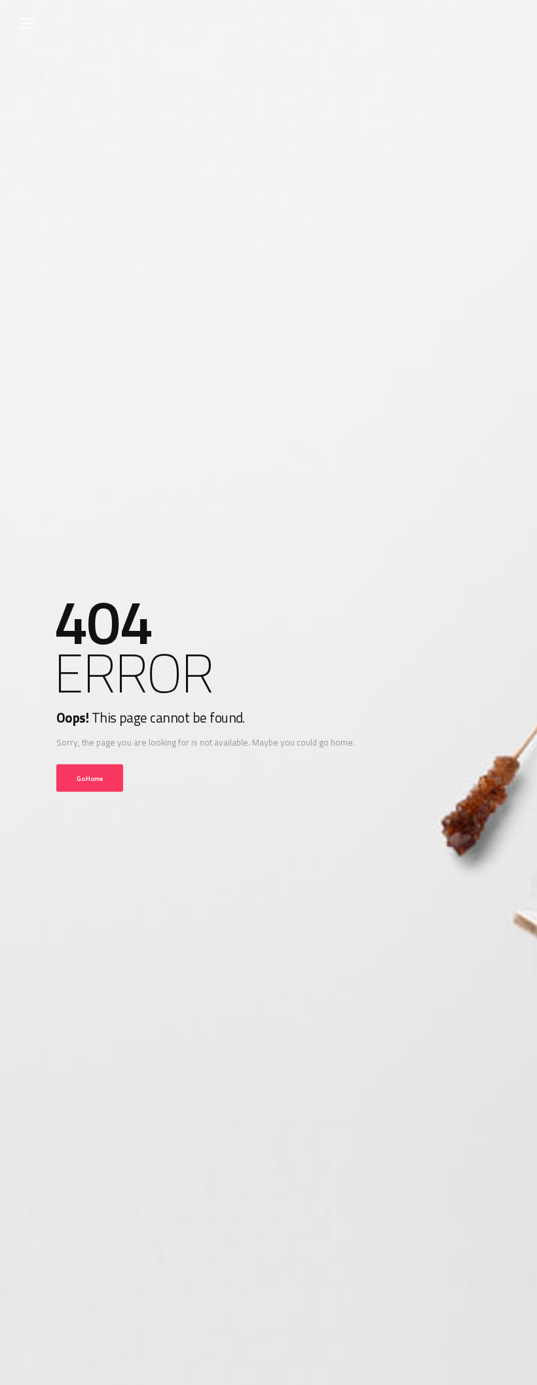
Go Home (90, 777)
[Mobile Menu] (26, 23)
